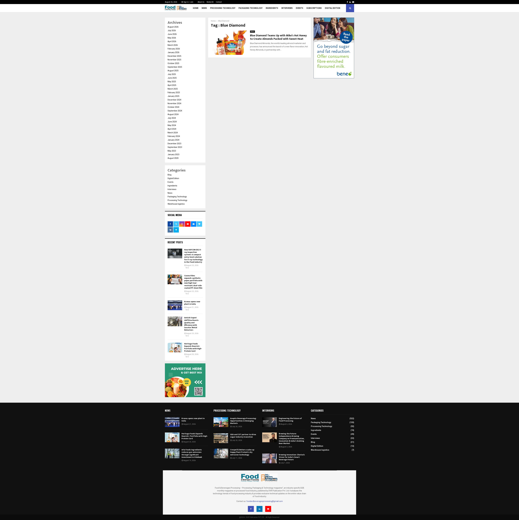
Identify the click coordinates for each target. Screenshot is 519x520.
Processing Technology (222, 8)
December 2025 (174, 56)
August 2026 (173, 27)
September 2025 (175, 67)
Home (195, 8)
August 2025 (173, 71)
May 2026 (172, 38)
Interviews (287, 8)
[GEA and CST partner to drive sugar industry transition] (221, 438)
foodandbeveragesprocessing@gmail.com (264, 501)
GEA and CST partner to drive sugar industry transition (243, 435)
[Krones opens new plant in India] (175, 305)
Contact (219, 2)
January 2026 (173, 52)
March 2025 (173, 89)
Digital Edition (332, 8)
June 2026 (172, 34)
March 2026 (173, 45)
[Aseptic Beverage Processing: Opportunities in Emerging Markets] (221, 422)
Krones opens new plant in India (192, 303)
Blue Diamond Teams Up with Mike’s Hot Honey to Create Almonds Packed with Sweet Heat (278, 37)
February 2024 (174, 136)
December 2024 (174, 100)
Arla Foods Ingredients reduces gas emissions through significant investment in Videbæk (192, 453)
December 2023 (174, 143)
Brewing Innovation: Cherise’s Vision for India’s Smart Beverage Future (292, 457)
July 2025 (172, 74)
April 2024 (172, 129)
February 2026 (174, 49)
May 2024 (172, 125)
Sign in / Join (188, 2)
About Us (201, 2)
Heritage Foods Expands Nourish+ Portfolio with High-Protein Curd (193, 347)
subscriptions (314, 8)
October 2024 (173, 107)
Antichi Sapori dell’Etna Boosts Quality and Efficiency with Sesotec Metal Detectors (191, 323)
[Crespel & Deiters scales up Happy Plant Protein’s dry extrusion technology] (221, 453)
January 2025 (173, 96)
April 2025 (172, 85)
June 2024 (172, 122)
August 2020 (173, 158)
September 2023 (175, 147)
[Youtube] (268, 509)
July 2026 (172, 30)
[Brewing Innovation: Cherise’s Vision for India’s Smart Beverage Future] (269, 458)
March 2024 (173, 133)
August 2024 (173, 114)
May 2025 (172, 81)
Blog (169, 175)
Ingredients (272, 8)
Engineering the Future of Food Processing (290, 419)
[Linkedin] (259, 509)
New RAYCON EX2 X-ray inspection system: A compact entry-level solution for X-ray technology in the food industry (193, 256)
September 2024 (175, 111)
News (204, 8)
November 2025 (174, 60)
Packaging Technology (250, 8)
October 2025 (173, 63)
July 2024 (172, 118)
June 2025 (172, 78)
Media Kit (210, 2)
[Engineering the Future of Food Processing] (269, 422)
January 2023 (173, 154)
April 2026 (172, 41)
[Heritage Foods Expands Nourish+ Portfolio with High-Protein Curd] (175, 347)
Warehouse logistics (176, 204)
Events (299, 8)
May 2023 (172, 151)
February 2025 (174, 92)
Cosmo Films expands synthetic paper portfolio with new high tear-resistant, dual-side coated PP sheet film (193, 282)
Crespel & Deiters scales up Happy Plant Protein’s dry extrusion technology (242, 452)
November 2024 (174, 103)
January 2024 (173, 140)
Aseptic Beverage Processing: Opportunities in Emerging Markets (243, 421)
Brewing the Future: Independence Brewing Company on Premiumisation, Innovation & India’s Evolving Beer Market (291, 438)
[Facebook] (251, 509)
